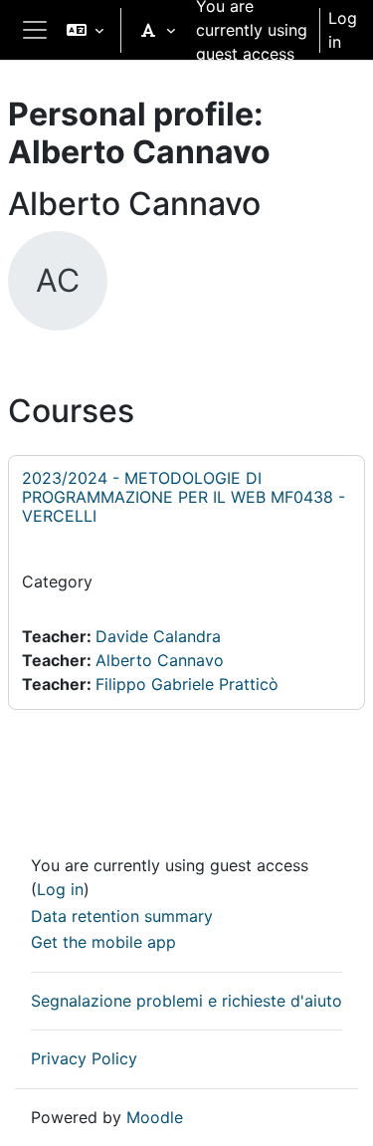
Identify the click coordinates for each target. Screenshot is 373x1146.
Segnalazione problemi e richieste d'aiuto (186, 1001)
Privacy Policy (84, 1058)
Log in (342, 30)
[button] (85, 30)
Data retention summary (122, 916)
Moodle (154, 1117)
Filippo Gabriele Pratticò (187, 684)
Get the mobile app (103, 942)
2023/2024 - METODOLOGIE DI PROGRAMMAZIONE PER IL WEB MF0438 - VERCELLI (183, 497)
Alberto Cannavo (159, 660)
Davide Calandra (158, 636)
